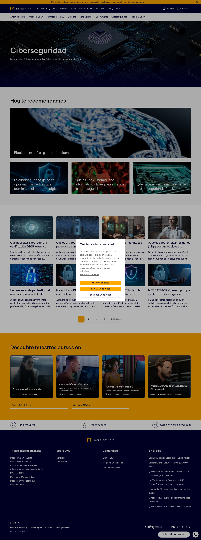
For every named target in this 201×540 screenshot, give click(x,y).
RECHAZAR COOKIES (100, 289)
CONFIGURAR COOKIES (100, 295)
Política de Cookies (89, 275)
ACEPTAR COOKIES (100, 283)
